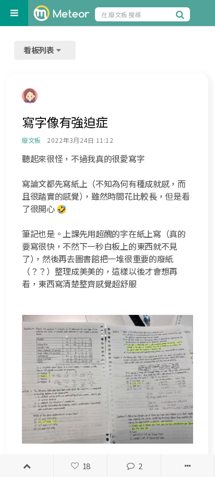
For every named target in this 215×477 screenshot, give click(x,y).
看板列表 (39, 49)
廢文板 (31, 140)
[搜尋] (181, 14)
